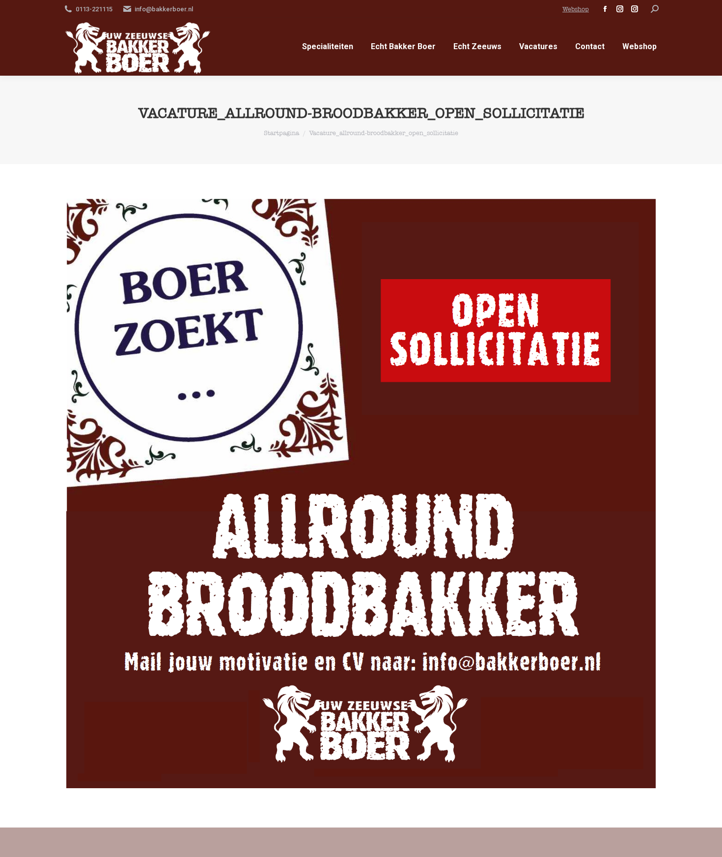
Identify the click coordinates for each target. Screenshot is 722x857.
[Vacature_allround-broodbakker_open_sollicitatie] (361, 493)
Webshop (575, 9)
